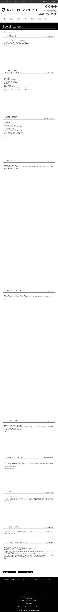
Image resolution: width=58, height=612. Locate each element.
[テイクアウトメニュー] (25, 19)
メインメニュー (18, 579)
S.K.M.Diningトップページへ (19, 9)
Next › (28, 572)
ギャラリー (51, 579)
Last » (32, 572)
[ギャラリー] (46, 19)
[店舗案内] (11, 19)
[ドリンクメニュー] (39, 19)
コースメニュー (36, 579)
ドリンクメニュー (44, 579)
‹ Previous (11, 572)
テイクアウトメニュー (27, 579)
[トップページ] (4, 19)
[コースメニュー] (32, 19)
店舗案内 (12, 579)
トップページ (3, 32)
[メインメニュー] (18, 19)
